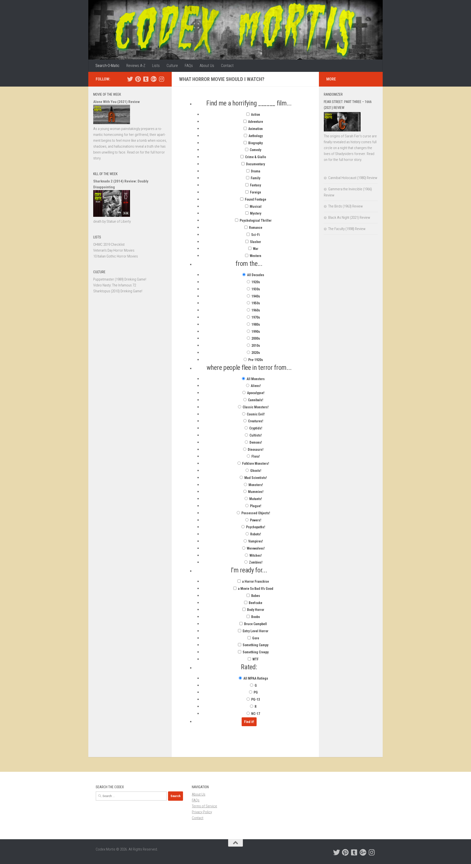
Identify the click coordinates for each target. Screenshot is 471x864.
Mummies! (255, 492)
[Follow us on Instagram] (161, 79)
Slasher (255, 242)
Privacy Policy (202, 812)
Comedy (255, 150)
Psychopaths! (255, 527)
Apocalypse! (255, 393)
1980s (255, 324)
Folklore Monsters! (255, 463)
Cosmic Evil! (255, 414)
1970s (255, 317)
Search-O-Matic (107, 65)
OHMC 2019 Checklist (109, 244)
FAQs (189, 65)
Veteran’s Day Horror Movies (113, 250)
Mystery (255, 213)
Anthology (255, 136)
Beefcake (255, 603)
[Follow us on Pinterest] (138, 79)
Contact (227, 65)
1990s (255, 332)
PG (255, 692)
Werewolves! (255, 548)
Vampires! (255, 541)
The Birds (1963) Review (345, 206)
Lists (156, 65)
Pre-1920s (255, 360)
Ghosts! (255, 471)
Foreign (255, 192)
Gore (255, 638)
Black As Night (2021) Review (349, 217)
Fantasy (255, 185)
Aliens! (255, 386)
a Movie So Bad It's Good (255, 589)
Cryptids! (255, 428)
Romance (255, 228)
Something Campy (255, 645)
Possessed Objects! (255, 513)
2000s (255, 338)
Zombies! (255, 562)
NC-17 (255, 714)
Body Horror (255, 610)
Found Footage (255, 199)
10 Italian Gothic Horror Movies (115, 256)
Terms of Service (204, 806)
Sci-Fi (255, 235)
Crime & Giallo (255, 157)
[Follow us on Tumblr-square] (146, 79)
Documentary (255, 164)
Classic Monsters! (255, 407)
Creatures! (255, 421)
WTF (255, 659)
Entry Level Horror (255, 631)
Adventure (255, 122)
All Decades (255, 275)
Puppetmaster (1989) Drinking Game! (119, 279)
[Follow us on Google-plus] (154, 79)
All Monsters (255, 379)
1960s (255, 310)
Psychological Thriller (255, 220)
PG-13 (255, 699)
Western (255, 256)
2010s (255, 346)
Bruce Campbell (255, 624)
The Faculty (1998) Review (347, 229)
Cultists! (255, 435)
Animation (255, 129)
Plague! (255, 506)
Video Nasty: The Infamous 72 (114, 285)
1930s (255, 289)
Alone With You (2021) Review (116, 102)
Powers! (255, 520)
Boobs (255, 617)
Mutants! (255, 499)
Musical (255, 206)
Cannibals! (255, 400)
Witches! (255, 555)
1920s (255, 282)
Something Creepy (255, 652)
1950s (255, 303)
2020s (255, 353)
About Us (207, 65)
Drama (255, 171)
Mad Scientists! (255, 478)
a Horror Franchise (255, 581)
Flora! (255, 456)
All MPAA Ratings (255, 678)
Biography (255, 143)
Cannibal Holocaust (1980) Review (352, 178)
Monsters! (255, 485)
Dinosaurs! (255, 449)
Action (255, 114)
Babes (255, 596)
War (255, 249)
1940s (255, 296)
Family (255, 178)
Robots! (255, 534)
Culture (172, 65)
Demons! (255, 442)
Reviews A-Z (135, 65)
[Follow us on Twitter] (130, 79)
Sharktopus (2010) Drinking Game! (117, 291)
